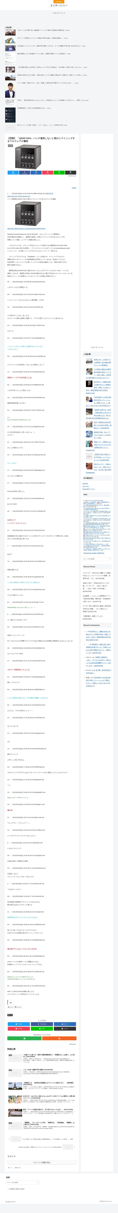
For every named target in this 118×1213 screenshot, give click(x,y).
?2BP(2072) (49, 193)
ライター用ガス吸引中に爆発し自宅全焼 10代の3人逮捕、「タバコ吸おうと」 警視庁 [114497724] (97, 608)
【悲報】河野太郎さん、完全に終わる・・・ (95, 544)
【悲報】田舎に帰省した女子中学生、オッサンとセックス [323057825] (102, 457)
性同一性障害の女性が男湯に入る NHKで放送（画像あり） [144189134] (103, 425)
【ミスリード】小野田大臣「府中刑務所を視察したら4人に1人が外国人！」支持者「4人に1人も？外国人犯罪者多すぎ (97, 513)
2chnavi (85, 483)
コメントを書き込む (42, 1162)
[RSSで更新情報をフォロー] (59, 1038)
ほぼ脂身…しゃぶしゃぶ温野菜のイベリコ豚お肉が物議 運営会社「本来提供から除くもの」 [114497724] (97, 598)
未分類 (10, 1015)
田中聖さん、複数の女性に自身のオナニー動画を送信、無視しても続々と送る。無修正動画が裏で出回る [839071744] (98, 387)
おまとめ (85, 486)
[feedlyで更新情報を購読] (24, 1038)
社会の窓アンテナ (88, 489)
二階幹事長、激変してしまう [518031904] (93, 617)
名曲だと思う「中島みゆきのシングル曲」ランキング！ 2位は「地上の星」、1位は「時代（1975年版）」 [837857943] (96, 587)
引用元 (74, 188)
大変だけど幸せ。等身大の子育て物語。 (94, 500)
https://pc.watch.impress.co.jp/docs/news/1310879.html (26, 228)
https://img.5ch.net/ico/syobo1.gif (18, 196)
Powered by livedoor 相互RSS (93, 553)
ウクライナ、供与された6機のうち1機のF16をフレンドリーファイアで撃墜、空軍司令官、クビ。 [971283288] (97, 575)
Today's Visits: (15, 1189)
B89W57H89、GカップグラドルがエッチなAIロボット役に (102, 435)
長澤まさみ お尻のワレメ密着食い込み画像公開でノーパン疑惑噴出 (102, 362)
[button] (109, 559)
